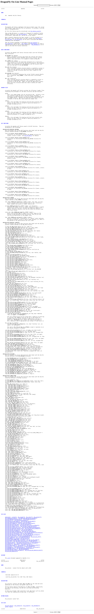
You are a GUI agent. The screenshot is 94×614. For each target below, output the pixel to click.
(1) (8, 517)
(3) (35, 31)
